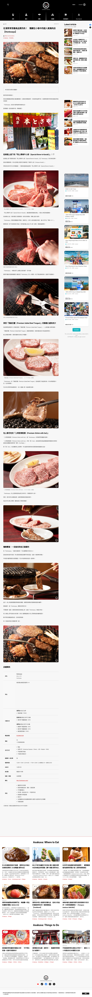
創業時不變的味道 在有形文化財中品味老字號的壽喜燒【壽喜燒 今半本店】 (80, 32)
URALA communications (9, 35)
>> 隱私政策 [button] (5, 994)
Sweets (45, 879)
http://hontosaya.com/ (22, 780)
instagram (50, 984)
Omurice (50, 918)
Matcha (40, 879)
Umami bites (46, 6)
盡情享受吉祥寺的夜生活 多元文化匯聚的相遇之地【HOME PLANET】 (80, 103)
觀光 (6, 931)
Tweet (90, 27)
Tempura (75, 918)
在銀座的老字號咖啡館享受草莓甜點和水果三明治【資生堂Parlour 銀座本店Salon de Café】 (80, 131)
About (73, 4)
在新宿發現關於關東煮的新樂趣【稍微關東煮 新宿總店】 (80, 121)
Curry (10, 879)
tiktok (42, 984)
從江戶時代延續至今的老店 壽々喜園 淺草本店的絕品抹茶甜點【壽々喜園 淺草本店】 (46, 866)
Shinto (15, 962)
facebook (46, 984)
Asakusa (6, 37)
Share (90, 25)
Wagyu (24, 879)
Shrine (20, 962)
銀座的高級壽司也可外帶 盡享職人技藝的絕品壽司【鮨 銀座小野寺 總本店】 (80, 112)
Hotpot (70, 879)
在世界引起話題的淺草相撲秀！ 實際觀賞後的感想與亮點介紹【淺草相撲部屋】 (76, 866)
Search (8, 4)
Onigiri (10, 916)
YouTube (38, 984)
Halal (70, 918)
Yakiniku (12, 37)
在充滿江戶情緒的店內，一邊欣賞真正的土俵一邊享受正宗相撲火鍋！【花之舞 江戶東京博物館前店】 (80, 41)
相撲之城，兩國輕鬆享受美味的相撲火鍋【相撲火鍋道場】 (80, 60)
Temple (52, 962)
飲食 (5, 24)
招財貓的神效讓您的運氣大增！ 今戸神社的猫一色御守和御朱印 (15, 949)
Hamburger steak (17, 879)
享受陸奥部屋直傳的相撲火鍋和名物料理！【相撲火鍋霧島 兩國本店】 (80, 50)
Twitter (54, 984)
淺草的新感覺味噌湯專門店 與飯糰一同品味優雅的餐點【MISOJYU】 (15, 904)
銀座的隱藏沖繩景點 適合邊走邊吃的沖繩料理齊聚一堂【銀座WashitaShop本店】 (80, 140)
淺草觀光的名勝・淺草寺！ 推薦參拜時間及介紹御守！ (46, 949)
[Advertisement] (17, 820)
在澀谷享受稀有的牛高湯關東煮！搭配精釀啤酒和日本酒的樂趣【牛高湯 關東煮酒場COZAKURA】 (80, 69)
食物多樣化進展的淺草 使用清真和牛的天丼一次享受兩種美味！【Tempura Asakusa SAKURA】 (76, 905)
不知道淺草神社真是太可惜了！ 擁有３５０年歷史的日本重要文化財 (76, 949)
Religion (10, 962)
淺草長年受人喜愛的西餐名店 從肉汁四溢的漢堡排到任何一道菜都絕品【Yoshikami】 (46, 905)
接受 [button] (86, 993)
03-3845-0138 (20, 735)
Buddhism (41, 962)
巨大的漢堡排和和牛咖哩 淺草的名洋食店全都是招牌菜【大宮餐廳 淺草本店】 (15, 866)
